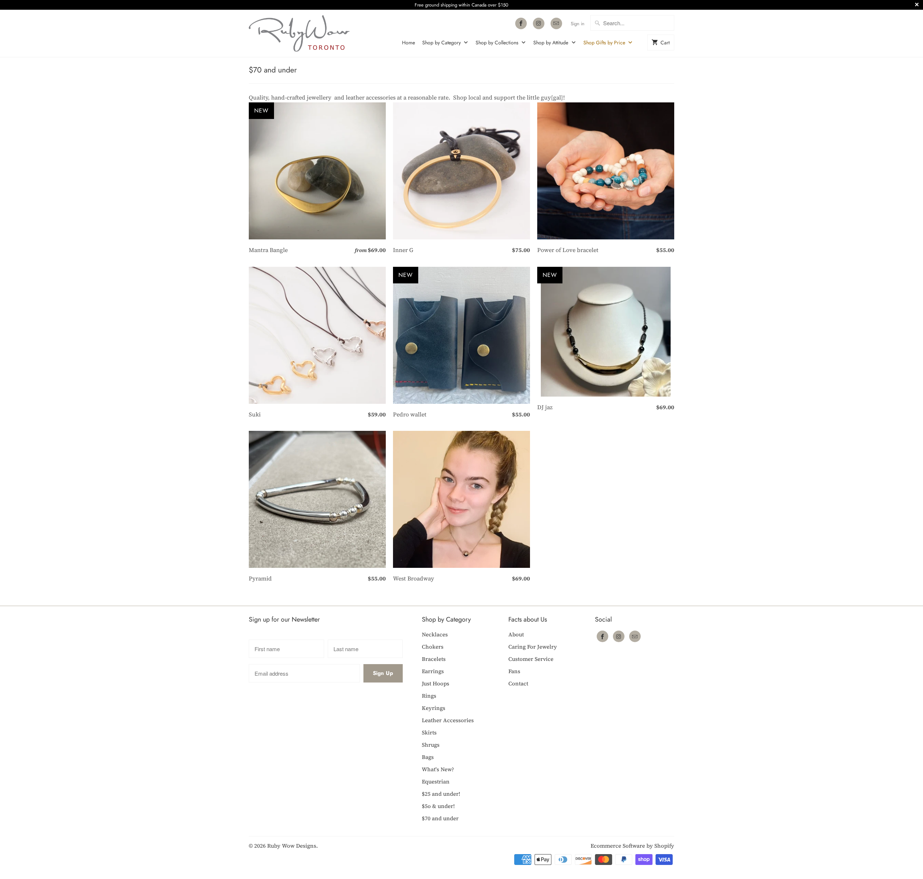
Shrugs (431, 744)
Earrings (433, 671)
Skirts (429, 732)
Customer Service (530, 659)
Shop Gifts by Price (605, 42)
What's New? (438, 769)
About (516, 634)
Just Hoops (435, 683)
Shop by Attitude (551, 42)
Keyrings (433, 708)
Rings (429, 695)
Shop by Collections (498, 42)
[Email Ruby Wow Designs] (556, 23)
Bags (428, 757)
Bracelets (434, 659)
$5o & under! (438, 806)
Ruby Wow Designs (291, 845)
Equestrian (436, 781)
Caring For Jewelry (532, 646)
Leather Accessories (448, 720)
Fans (514, 671)
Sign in (577, 23)
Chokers (432, 646)
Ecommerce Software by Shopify (632, 845)
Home (408, 42)
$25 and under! (441, 794)
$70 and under (273, 70)
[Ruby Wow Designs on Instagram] (538, 23)
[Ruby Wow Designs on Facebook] (521, 23)
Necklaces (435, 634)
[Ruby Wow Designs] (299, 33)
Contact (518, 683)
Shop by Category (442, 42)
